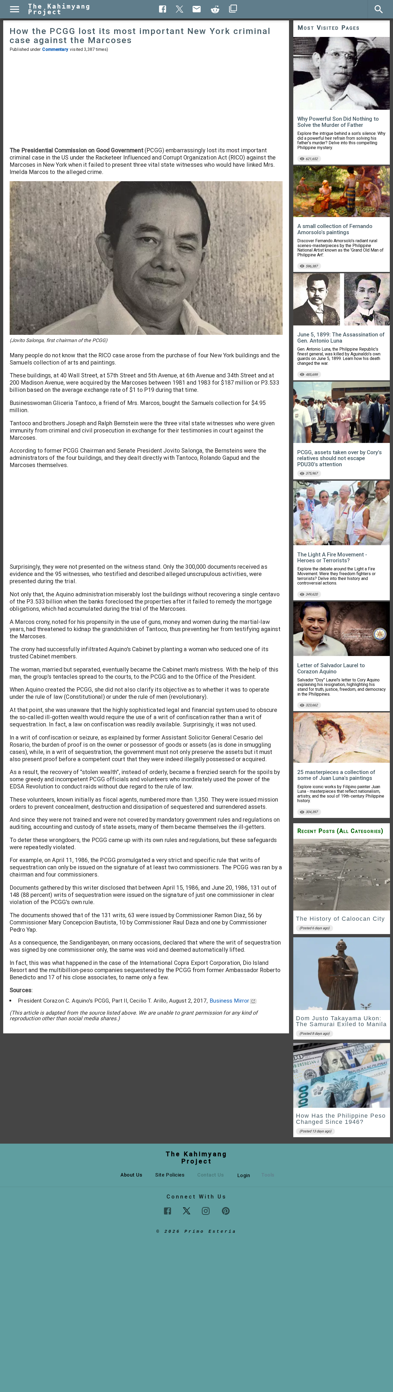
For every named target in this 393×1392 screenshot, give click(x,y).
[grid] (341, 989)
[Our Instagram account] (206, 1211)
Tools (268, 1175)
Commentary (55, 49)
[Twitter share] (180, 8)
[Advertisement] (146, 99)
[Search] (379, 9)
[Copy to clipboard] (215, 9)
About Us (131, 1175)
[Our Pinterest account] (226, 1211)
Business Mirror (229, 1000)
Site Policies (169, 1175)
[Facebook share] (163, 9)
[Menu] (14, 9)
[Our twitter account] (187, 1210)
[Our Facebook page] (167, 1211)
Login (243, 1175)
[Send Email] (197, 9)
